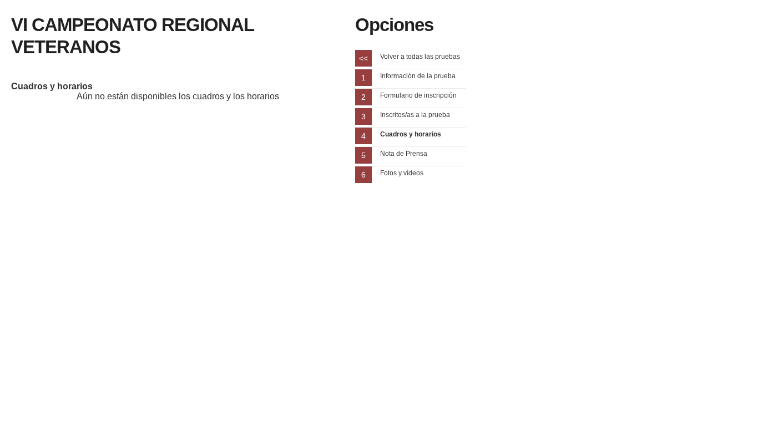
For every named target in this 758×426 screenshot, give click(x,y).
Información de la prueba (418, 76)
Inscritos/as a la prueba (415, 115)
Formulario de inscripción (418, 95)
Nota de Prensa (403, 154)
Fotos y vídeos (401, 173)
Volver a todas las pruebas (420, 56)
